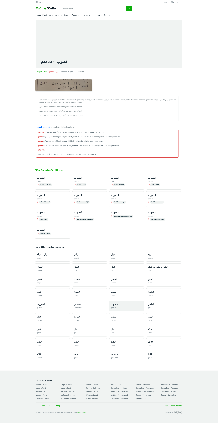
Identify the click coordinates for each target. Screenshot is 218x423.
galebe (76, 358)
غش (113, 266)
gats (149, 308)
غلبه (76, 354)
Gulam (39, 358)
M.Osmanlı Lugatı (68, 395)
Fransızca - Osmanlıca (145, 391)
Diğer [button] (106, 15)
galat (150, 358)
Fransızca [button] (75, 15)
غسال (40, 266)
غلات (39, 341)
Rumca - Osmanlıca (168, 395)
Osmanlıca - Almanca (169, 388)
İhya (166, 406)
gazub (39, 181)
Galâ (150, 333)
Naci (165, 2)
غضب (114, 291)
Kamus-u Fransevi (45, 184)
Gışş (112, 270)
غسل (76, 266)
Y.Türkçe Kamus (92, 398)
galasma (114, 358)
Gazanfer (77, 308)
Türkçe (38, 2)
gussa (39, 295)
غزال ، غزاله (43, 254)
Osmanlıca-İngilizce (119, 388)
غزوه (150, 254)
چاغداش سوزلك (81, 412)
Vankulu (51, 406)
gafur (150, 320)
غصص (114, 279)
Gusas (113, 283)
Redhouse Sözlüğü (83, 202)
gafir (39, 333)
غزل (113, 254)
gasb (76, 283)
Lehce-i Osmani (45, 202)
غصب (77, 279)
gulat (39, 345)
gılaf (150, 345)
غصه (39, 291)
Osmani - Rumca (45, 233)
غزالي (77, 254)
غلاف (150, 341)
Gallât (76, 345)
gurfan (76, 320)
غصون (77, 291)
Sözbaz (179, 406)
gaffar (39, 320)
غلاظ (113, 341)
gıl (75, 333)
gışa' (150, 270)
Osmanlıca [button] (52, 15)
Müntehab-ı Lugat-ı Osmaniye (123, 216)
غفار (39, 316)
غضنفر (77, 304)
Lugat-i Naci (42, 15)
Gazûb (76, 181)
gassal (39, 270)
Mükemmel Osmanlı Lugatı (85, 219)
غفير (39, 329)
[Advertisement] (109, 37)
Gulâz (113, 345)
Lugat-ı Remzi (155, 184)
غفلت (114, 316)
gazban (151, 295)
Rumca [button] (97, 15)
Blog (58, 406)
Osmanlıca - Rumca (168, 391)
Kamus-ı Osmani (119, 184)
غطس (151, 304)
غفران (77, 316)
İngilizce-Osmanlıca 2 (119, 395)
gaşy (39, 283)
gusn (150, 283)
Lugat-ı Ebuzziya (42, 398)
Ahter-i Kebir (116, 385)
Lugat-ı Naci (41, 388)
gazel (113, 258)
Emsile (172, 406)
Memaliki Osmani (92, 391)
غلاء (150, 329)
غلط (150, 354)
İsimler (44, 406)
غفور (150, 316)
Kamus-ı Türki (81, 184)
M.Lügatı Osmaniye (68, 398)
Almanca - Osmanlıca (169, 385)
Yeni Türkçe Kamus (157, 202)
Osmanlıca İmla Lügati (157, 219)
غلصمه (114, 354)
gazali (76, 258)
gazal (39, 258)
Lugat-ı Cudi (43, 219)
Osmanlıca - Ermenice (119, 398)
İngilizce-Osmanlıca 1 (119, 391)
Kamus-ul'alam (92, 385)
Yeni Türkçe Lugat (119, 202)
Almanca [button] (87, 15)
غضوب (41, 177)
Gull (112, 333)
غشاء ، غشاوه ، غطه (158, 266)
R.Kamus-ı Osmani (68, 391)
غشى (39, 279)
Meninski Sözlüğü (143, 398)
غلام (39, 354)
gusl (75, 270)
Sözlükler (174, 2)
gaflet (113, 320)
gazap (113, 295)
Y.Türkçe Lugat (92, 395)
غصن (150, 279)
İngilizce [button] (64, 15)
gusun (76, 295)
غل (75, 329)
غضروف (41, 304)
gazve (150, 258)
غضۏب (78, 212)
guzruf (39, 308)
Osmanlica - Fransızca (145, 388)
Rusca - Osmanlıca (143, 395)
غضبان (151, 291)
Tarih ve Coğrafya (93, 388)
